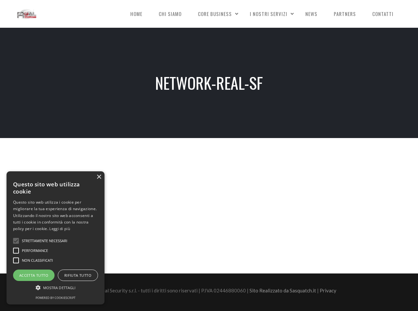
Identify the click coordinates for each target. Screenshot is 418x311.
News (311, 13)
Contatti (383, 13)
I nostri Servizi (268, 13)
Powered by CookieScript (55, 298)
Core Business (215, 13)
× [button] (98, 177)
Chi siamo (170, 13)
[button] (55, 287)
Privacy (328, 290)
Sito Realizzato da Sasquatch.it (282, 290)
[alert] (55, 237)
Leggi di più (59, 228)
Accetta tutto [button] (33, 275)
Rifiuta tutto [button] (77, 275)
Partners (345, 13)
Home (136, 13)
